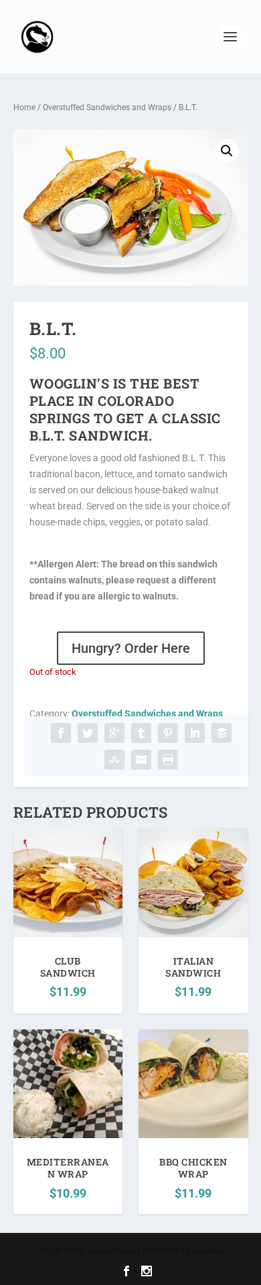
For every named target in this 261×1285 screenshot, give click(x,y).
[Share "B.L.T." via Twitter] (88, 733)
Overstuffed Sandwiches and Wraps (107, 107)
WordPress (209, 1251)
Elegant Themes (112, 1251)
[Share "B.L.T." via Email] (141, 760)
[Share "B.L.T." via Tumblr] (141, 733)
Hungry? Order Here (131, 648)
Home (24, 107)
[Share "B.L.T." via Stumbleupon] (114, 760)
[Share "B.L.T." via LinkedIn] (195, 733)
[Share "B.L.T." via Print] (168, 760)
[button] (227, 151)
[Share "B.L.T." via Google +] (114, 733)
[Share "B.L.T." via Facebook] (61, 733)
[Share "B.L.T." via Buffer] (221, 733)
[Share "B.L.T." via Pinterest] (168, 733)
